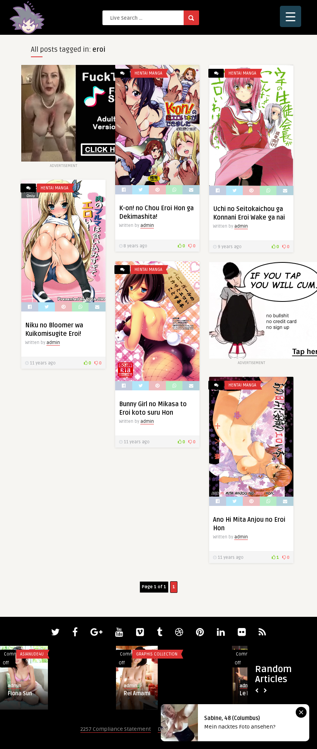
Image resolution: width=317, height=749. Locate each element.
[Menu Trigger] (290, 16)
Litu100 (28, 654)
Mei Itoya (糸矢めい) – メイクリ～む (167, 693)
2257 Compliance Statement (115, 729)
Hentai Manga (148, 73)
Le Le (14, 693)
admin (147, 225)
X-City (142, 654)
